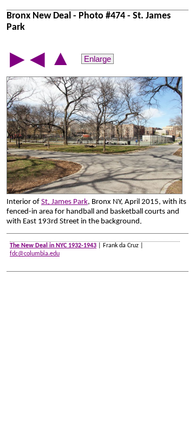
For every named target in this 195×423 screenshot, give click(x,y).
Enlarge (97, 58)
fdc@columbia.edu (35, 254)
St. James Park (64, 202)
